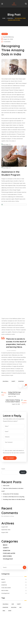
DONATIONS (21, 381)
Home (3, 18)
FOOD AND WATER (9, 553)
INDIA (4, 610)
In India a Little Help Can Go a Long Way (13, 496)
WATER (9, 610)
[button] (26, 3)
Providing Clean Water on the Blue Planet (14, 499)
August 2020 (4, 532)
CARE (12, 604)
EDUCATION (13, 607)
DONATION (10, 18)
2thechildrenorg (9, 37)
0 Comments (7, 41)
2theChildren (5, 381)
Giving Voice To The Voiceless (11, 494)
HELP (20, 607)
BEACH (5, 545)
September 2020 (5, 529)
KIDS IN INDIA (7, 556)
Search (3, 469)
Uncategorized (8, 559)
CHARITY (13, 381)
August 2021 (4, 527)
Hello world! (6, 485)
